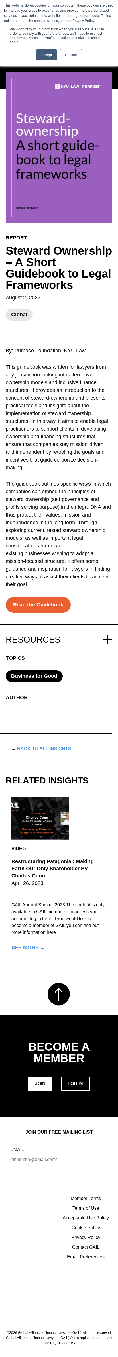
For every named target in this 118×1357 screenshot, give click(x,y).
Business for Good (34, 676)
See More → (28, 948)
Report (16, 238)
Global (19, 314)
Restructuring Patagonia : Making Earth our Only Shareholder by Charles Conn (52, 869)
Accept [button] (46, 54)
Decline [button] (71, 54)
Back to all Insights (41, 748)
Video (18, 848)
